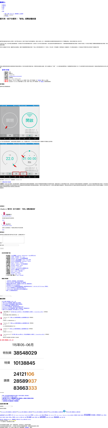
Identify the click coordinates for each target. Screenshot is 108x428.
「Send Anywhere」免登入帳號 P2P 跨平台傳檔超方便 (16, 289)
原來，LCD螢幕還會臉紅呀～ (12, 290)
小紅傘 (12, 256)
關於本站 (1, 419)
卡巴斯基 (17, 256)
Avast (24, 256)
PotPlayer (4, 4)
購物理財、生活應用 (19, 13)
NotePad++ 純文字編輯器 (16, 259)
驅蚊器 (9, 181)
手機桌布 (7, 417)
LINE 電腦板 (13, 255)
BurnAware (13, 272)
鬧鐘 (64, 417)
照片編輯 (29, 417)
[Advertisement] (34, 29)
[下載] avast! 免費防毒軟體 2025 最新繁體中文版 (19, 317)
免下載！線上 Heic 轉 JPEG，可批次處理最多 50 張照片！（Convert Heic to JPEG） (27, 311)
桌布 (19, 417)
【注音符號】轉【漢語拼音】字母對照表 (10, 400)
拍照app (10, 417)
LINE (49, 415)
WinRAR (13, 258)
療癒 (38, 417)
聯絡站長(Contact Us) (7, 419)
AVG (21, 256)
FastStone (17, 262)
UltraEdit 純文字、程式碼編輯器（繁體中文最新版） (12, 304)
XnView (29, 261)
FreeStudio (13, 266)
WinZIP (17, 258)
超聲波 (3, 181)
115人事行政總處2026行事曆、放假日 (9, 396)
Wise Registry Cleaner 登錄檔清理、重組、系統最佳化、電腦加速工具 (15, 308)
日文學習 (17, 417)
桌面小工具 (22, 417)
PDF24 (23, 259)
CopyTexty (22, 269)
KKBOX (17, 265)
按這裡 (39, 80)
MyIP (3, 7)
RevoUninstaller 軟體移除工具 (22, 268)
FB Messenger (25, 255)
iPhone (46, 415)
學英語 (1, 417)
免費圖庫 (75, 415)
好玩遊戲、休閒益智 (96, 415)
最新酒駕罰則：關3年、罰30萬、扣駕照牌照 (11, 399)
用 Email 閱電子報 (24, 419)
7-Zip (3, 6)
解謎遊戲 (56, 417)
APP (12, 415)
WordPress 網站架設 (70, 415)
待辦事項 (3, 417)
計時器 (60, 417)
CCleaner (13, 268)
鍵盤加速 (17, 269)
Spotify (21, 265)
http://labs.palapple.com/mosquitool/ (15, 76)
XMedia (16, 271)
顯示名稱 (2, 245)
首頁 (3, 11)
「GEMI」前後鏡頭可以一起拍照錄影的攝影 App (16, 287)
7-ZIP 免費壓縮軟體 (24, 258)
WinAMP (13, 265)
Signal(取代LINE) (32, 255)
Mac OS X (52, 415)
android (2, 415)
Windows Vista (65, 415)
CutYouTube (19, 266)
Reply (3, 220)
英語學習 (52, 417)
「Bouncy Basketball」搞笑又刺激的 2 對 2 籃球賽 (16, 282)
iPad (43, 415)
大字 (3, 9)
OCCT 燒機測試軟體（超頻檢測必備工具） (10, 305)
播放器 (13, 417)
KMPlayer (4, 5)
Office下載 (28, 259)
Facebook (17, 415)
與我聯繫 (27, 427)
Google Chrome (21, 415)
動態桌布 (82, 415)
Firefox (19, 273)
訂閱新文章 (18, 419)
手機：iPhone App (10, 13)
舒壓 (49, 417)
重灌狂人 (2, 2)
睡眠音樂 (47, 417)
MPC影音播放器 (24, 264)
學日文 (102, 415)
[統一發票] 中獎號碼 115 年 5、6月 (9, 301)
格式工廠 (20, 271)
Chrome (12, 273)
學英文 (105, 415)
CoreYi (7, 16)
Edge (16, 273)
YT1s (18, 275)
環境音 (36, 417)
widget (58, 415)
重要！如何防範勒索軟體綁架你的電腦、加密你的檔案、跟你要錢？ (15, 395)
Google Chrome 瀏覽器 (29, 415)
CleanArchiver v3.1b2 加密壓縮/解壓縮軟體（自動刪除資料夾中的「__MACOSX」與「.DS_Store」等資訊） (27, 286)
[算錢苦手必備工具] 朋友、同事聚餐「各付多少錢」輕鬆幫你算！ (19, 283)
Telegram (19, 255)
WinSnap (21, 262)
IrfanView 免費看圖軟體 (16, 261)
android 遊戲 (8, 415)
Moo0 (12, 271)
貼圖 (62, 417)
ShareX (12, 262)
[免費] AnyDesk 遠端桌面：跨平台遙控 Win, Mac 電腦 (12, 309)
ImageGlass (24, 261)
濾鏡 (25, 417)
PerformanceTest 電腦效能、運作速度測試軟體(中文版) (12, 306)
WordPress (29, 419)
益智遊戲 (43, 417)
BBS (14, 415)
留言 (1, 242)
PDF (55, 415)
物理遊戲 (33, 417)
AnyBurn (18, 272)
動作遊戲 (79, 415)
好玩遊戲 (87, 415)
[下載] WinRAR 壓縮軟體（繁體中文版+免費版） (12, 302)
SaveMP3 (21, 275)
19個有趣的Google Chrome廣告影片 (13, 285)
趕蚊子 (6, 181)
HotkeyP (13, 269)
